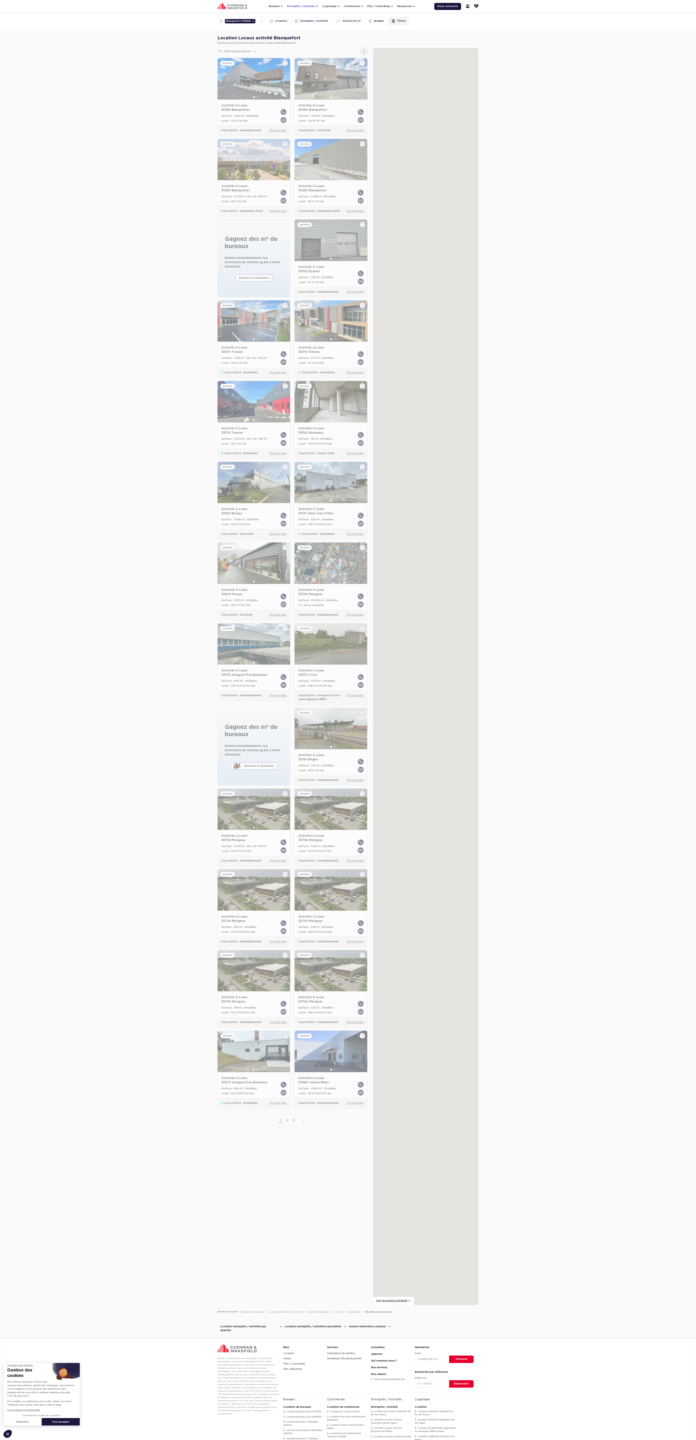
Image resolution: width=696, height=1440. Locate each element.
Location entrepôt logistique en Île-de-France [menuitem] (434, 1413)
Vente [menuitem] (287, 1358)
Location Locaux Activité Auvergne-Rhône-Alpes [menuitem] (386, 1421)
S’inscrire (461, 1359)
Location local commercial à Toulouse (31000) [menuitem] (344, 1435)
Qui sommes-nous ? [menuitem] (384, 1361)
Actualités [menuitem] (378, 1347)
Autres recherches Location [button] (367, 1326)
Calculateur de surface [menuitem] (341, 1353)
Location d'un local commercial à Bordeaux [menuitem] (346, 1418)
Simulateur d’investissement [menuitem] (344, 1358)
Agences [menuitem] (376, 1354)
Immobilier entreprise (253, 1312)
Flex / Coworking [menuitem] (294, 1364)
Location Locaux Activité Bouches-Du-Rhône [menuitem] (386, 1429)
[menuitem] (467, 6)
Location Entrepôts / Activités (286, 1312)
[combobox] (256, 21)
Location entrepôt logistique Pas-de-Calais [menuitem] (435, 1421)
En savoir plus (278, 130)
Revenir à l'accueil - (228, 1312)
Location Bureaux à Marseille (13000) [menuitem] (300, 1423)
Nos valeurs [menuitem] (378, 1374)
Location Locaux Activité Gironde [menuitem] (392, 1436)
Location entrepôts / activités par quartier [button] (243, 1328)
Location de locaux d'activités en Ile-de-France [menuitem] (391, 1413)
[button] (253, 21)
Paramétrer (22, 1421)
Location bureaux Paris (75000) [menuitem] (303, 1411)
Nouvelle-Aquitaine (319, 1312)
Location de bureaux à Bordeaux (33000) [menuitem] (302, 1432)
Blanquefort (354, 1312)
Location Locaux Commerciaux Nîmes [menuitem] (345, 1426)
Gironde (338, 1312)
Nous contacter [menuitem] (447, 6)
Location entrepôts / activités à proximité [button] (313, 1326)
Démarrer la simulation (254, 278)
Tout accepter (60, 1421)
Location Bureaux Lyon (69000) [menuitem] (303, 1417)
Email (418, 1353)
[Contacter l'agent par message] (283, 120)
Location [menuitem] (288, 1353)
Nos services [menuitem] (379, 1367)
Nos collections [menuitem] (292, 1369)
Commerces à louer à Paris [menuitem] (344, 1411)
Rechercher (461, 1384)
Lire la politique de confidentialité (23, 1410)
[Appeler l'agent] (283, 112)
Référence (420, 1378)
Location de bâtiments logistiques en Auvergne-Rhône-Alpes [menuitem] (435, 1429)
